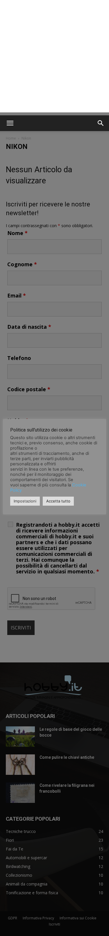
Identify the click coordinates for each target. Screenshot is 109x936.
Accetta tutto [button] (58, 501)
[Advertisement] (54, 57)
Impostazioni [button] (25, 501)
